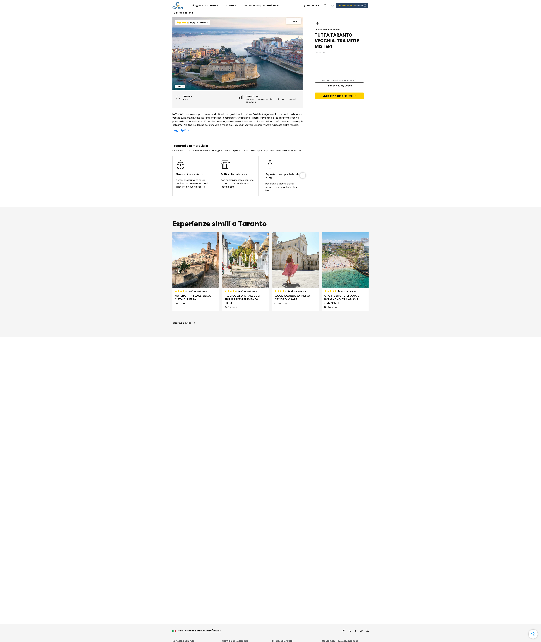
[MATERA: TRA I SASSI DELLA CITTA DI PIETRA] (195, 271)
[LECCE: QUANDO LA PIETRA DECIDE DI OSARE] (295, 271)
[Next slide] (302, 175)
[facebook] (355, 631)
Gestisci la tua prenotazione (259, 5)
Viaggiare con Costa (204, 5)
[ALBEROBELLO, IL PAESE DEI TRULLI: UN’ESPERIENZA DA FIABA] (245, 271)
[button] (332, 5)
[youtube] (367, 631)
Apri (295, 21)
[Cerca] (325, 6)
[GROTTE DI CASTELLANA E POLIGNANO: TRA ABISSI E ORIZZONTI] (345, 271)
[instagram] (344, 631)
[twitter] (350, 631)
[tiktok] (361, 631)
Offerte (229, 5)
